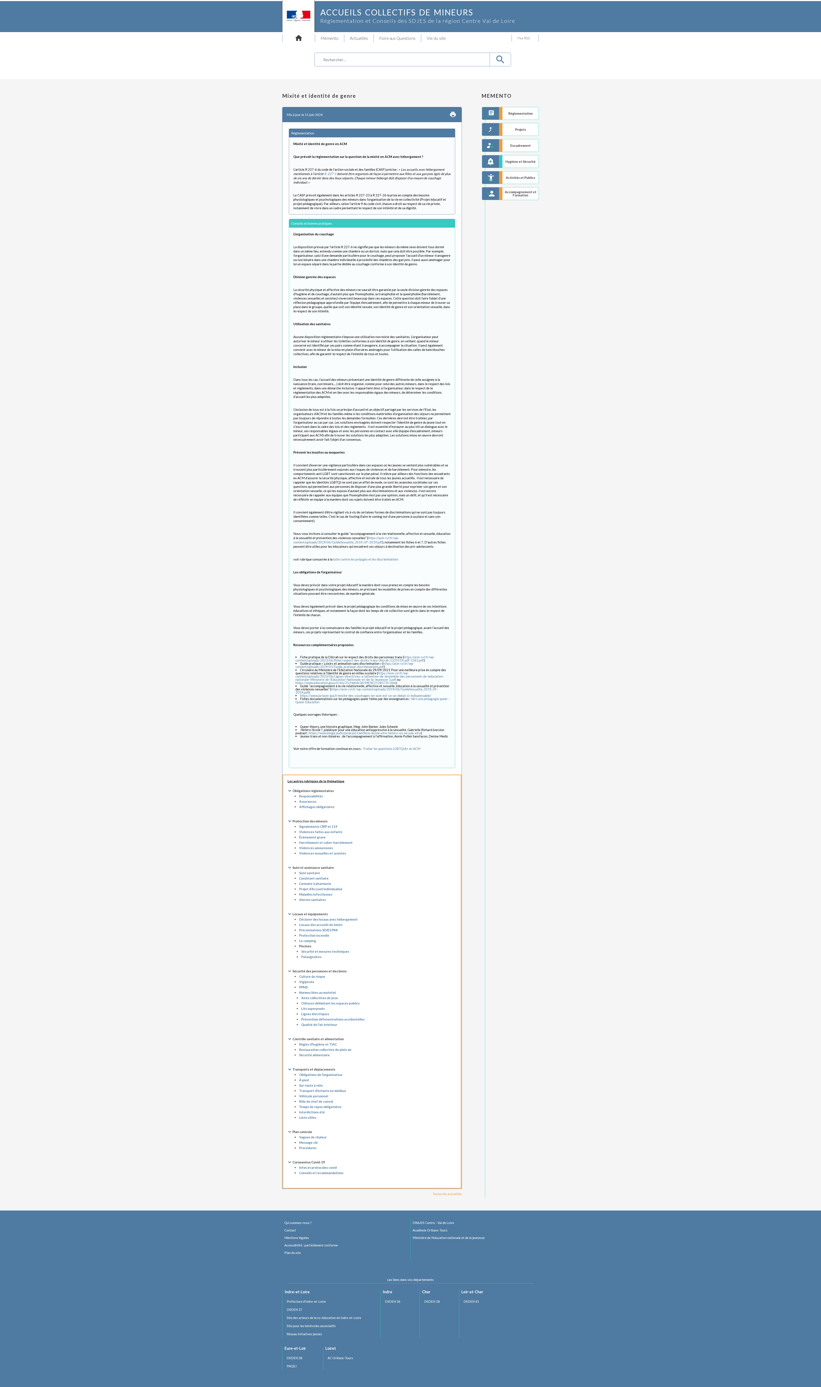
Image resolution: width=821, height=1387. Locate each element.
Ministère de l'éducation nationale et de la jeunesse (449, 1238)
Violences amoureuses (316, 848)
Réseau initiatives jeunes (304, 1334)
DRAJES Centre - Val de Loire (433, 1223)
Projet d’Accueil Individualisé (320, 889)
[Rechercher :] (402, 60)
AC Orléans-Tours (340, 1358)
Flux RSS (523, 38)
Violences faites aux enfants (320, 832)
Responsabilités (311, 796)
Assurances (307, 801)
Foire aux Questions (397, 38)
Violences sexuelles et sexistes (322, 853)
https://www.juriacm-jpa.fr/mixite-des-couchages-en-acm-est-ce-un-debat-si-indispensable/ (365, 695)
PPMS (303, 987)
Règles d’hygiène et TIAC (318, 1044)
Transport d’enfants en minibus (322, 1091)
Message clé (308, 1142)
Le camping (307, 941)
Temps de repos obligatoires (320, 1107)
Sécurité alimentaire (314, 1055)
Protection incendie (314, 935)
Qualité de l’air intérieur (319, 1025)
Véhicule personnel (313, 1096)
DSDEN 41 (471, 1301)
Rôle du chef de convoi (316, 1101)
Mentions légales (296, 1238)
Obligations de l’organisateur (321, 1075)
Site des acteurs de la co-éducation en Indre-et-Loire (324, 1318)
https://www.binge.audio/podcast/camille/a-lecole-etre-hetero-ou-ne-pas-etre (365, 733)
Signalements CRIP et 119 (318, 826)
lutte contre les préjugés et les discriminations (365, 559)
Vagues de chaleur (313, 1137)
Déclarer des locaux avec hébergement (328, 919)
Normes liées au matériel (317, 992)
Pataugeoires (311, 957)
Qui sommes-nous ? (298, 1223)
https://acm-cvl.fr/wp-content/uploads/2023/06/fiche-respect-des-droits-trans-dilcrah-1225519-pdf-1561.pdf (365, 658)
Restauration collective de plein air (325, 1050)
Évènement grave (312, 837)
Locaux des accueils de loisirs (321, 925)
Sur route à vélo (311, 1085)
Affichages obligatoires (316, 807)
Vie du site (436, 38)
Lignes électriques (315, 1014)
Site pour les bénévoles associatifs (311, 1326)
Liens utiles (307, 1117)
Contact (290, 1230)
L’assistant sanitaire (314, 878)
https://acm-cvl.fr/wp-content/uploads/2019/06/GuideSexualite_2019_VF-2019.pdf (366, 690)
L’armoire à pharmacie (315, 884)
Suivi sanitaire (309, 873)
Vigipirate (306, 982)
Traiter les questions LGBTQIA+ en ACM (391, 749)
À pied (304, 1080)
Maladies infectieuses (315, 894)
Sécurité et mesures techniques (325, 951)
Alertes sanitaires (312, 900)
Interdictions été (312, 1112)
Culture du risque (312, 976)
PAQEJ (292, 1366)
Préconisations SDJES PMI (318, 930)
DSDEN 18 (432, 1301)
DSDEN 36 (392, 1301)
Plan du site (292, 1253)
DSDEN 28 (294, 1358)
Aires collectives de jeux (319, 998)
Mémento (329, 38)
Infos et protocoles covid (318, 1167)
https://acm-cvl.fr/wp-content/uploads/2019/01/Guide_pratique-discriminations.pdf (354, 665)
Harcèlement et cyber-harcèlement (326, 842)
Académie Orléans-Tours (430, 1230)
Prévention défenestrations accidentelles (333, 1019)
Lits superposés (313, 1008)
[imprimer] (453, 114)
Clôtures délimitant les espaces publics (330, 1003)
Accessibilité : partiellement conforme (311, 1245)
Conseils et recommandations (321, 1173)
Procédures (307, 1148)
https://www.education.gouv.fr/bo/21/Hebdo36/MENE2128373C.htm (345, 683)
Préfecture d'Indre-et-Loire (306, 1301)
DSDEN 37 (294, 1309)
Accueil (298, 38)
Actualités (359, 38)
